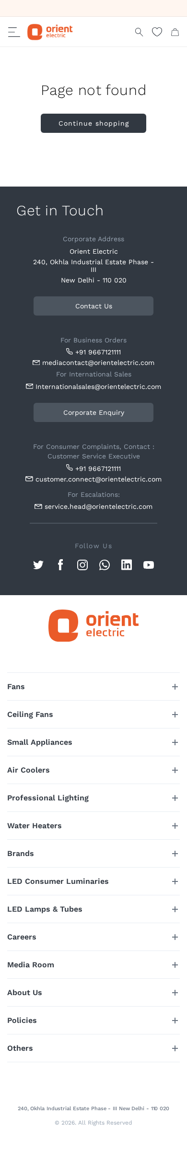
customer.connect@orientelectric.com (96, 479)
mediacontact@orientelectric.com (98, 362)
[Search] (139, 32)
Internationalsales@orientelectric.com (96, 386)
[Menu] (14, 32)
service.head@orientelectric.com (98, 506)
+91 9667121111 (98, 352)
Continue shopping (93, 123)
